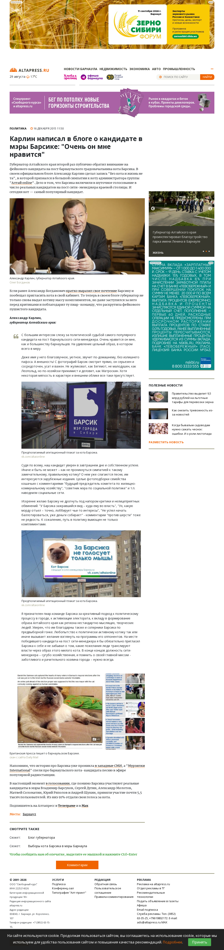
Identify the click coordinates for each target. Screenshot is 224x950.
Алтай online (22, 183)
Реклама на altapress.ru (153, 884)
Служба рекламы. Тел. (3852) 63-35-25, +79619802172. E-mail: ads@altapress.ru (157, 918)
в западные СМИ (108, 766)
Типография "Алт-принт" (69, 893)
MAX (164, 922)
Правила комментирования (113, 897)
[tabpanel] (181, 226)
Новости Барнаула (80, 69)
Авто (156, 69)
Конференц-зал (63, 888)
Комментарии (77, 865)
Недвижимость (113, 69)
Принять (199, 942)
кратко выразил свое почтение (91, 291)
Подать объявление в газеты (157, 901)
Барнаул (29, 814)
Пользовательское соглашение (107, 890)
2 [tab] (206, 251)
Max (85, 806)
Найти (207, 77)
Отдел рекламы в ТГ (151, 888)
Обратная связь (105, 884)
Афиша (142, 905)
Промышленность (179, 69)
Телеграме (66, 806)
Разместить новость (166, 442)
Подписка (59, 884)
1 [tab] (203, 251)
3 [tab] (209, 251)
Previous (153, 209)
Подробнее (172, 942)
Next (210, 209)
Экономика (140, 69)
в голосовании (58, 783)
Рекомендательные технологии (151, 895)
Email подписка (147, 910)
